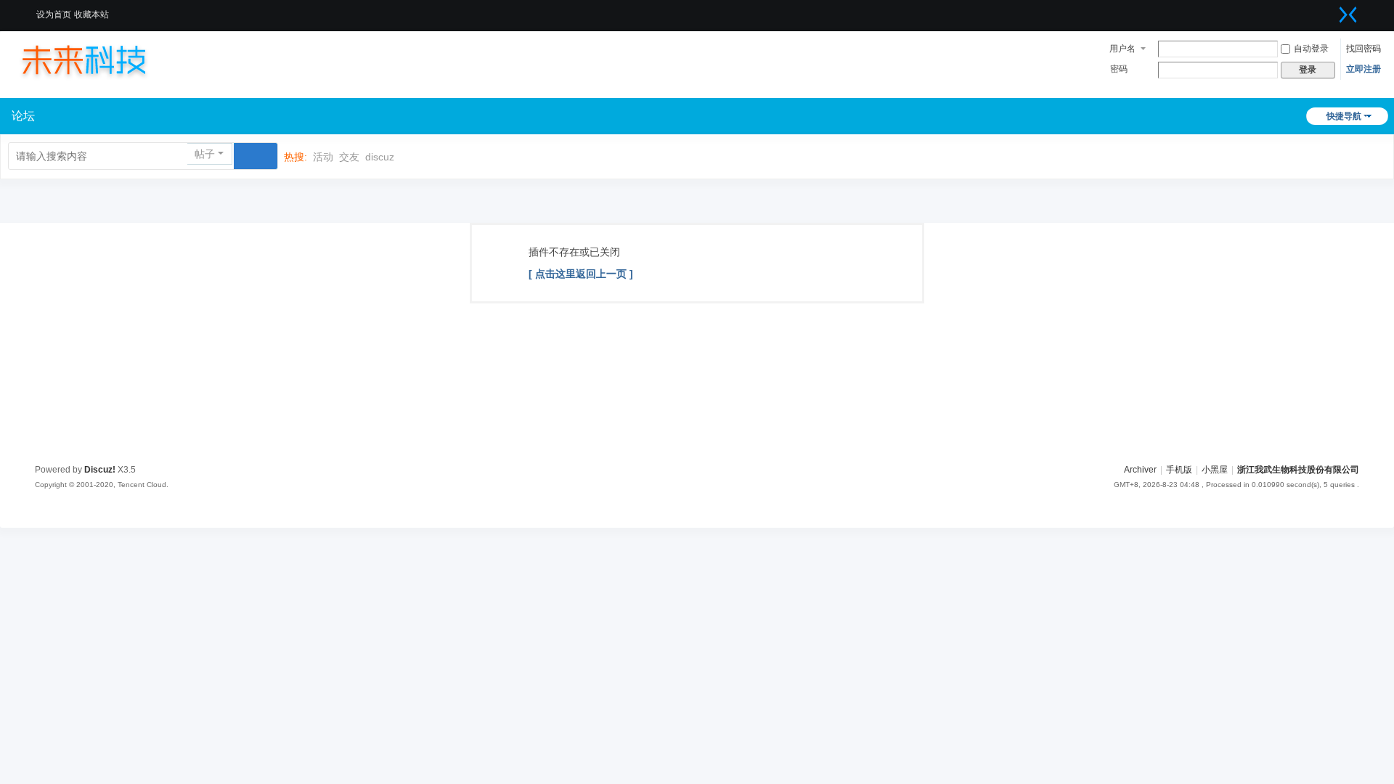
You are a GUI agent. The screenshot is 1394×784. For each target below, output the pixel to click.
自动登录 (1311, 49)
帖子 (205, 154)
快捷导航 (1343, 116)
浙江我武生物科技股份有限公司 (1298, 470)
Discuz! (99, 470)
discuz (379, 157)
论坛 (23, 116)
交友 (349, 157)
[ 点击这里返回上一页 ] (581, 273)
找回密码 (1363, 49)
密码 (1119, 69)
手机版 (1179, 470)
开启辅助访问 (1330, 10)
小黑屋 (1215, 470)
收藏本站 (91, 14)
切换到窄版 (1348, 14)
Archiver (1140, 470)
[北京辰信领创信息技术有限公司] (98, 59)
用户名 (1122, 49)
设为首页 (53, 14)
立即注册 (1363, 69)
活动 (323, 157)
